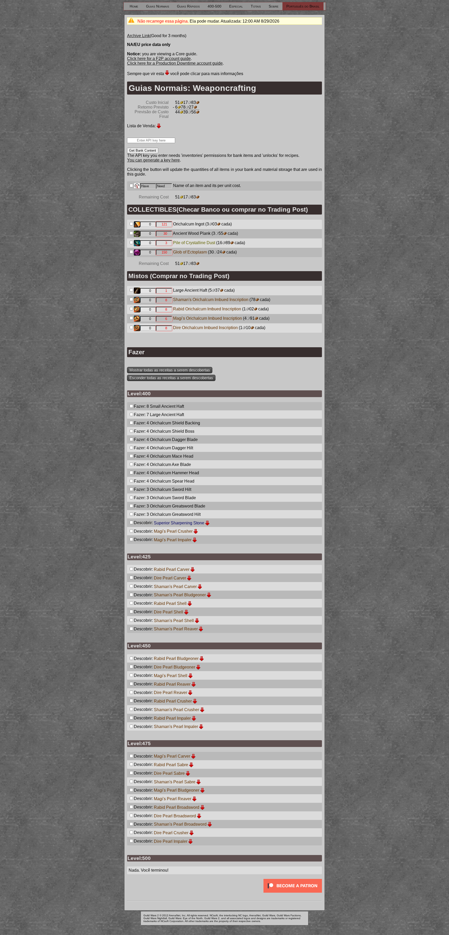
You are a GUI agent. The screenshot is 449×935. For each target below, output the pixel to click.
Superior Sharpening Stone (179, 523)
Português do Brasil (303, 6)
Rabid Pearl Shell (170, 603)
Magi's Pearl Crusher (173, 531)
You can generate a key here (153, 160)
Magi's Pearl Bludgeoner (176, 790)
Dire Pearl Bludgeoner (174, 667)
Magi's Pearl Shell (170, 675)
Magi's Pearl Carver (172, 756)
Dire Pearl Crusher (171, 833)
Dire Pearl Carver (170, 578)
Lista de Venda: (141, 126)
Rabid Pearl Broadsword (176, 807)
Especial (236, 6)
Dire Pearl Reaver (170, 692)
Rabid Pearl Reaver (172, 684)
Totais (256, 6)
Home (134, 6)
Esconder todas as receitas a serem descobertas (171, 378)
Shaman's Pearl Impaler (176, 726)
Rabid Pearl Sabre (171, 765)
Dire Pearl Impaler (170, 841)
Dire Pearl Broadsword (175, 816)
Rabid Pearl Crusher (173, 701)
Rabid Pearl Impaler (172, 718)
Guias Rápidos (188, 6)
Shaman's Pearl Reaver (176, 629)
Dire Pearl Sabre (169, 773)
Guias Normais (157, 6)
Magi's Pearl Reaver (172, 799)
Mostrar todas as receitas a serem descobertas (169, 370)
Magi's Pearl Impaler (173, 540)
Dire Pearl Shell (168, 612)
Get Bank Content (142, 150)
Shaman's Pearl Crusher (176, 709)
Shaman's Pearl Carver (175, 586)
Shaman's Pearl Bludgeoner (180, 595)
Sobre (274, 6)
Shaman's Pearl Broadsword (180, 824)
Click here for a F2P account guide (159, 58)
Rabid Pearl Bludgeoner (176, 658)
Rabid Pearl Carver (171, 569)
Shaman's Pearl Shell (174, 620)
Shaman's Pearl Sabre (174, 782)
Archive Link (138, 36)
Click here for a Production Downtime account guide (175, 63)
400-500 (214, 6)
